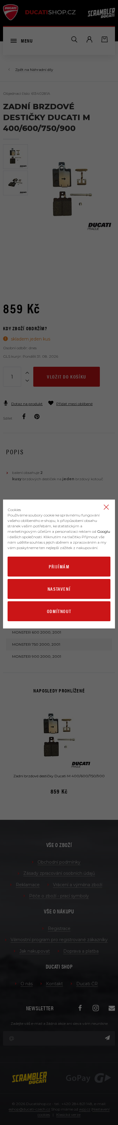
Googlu (103, 531)
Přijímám (59, 566)
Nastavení (59, 588)
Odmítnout (59, 611)
